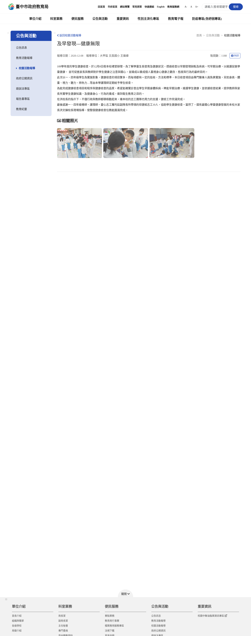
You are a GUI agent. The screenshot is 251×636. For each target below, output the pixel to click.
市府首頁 (112, 6)
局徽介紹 (17, 630)
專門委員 (63, 630)
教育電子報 (175, 18)
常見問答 (137, 6)
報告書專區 (23, 98)
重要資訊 (123, 18)
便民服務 (77, 18)
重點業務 (109, 616)
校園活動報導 (27, 68)
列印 (236, 55)
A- (186, 6)
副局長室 (63, 620)
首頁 (199, 35)
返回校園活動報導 (70, 35)
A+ (196, 6)
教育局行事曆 (112, 620)
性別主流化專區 (148, 18)
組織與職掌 (18, 620)
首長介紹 (17, 616)
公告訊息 (21, 47)
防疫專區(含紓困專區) (207, 18)
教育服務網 (173, 6)
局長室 (62, 616)
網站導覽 (125, 6)
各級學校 (17, 625)
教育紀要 (21, 109)
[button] (125, 593)
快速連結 (149, 6)
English (161, 6)
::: (8, 32)
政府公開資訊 (24, 78)
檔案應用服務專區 (114, 625)
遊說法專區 (23, 88)
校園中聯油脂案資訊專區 (211, 616)
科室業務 (56, 18)
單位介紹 (35, 18)
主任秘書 (63, 625)
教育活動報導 (24, 57)
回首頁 (101, 6)
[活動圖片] (79, 143)
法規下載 (109, 630)
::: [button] (6, 599)
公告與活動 (100, 18)
